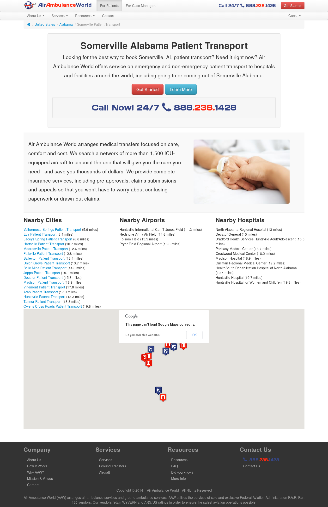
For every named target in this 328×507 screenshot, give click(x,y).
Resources (83, 15)
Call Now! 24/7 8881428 (164, 107)
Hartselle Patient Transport (44, 243)
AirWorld (64, 5)
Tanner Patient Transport (42, 301)
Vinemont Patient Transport (44, 287)
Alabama (66, 24)
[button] (166, 351)
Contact (108, 15)
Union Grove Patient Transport (47, 263)
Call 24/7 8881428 (247, 5)
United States (45, 24)
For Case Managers (141, 5)
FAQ (174, 466)
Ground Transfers (112, 466)
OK (194, 335)
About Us (34, 15)
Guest (293, 15)
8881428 (263, 459)
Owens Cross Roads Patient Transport (53, 306)
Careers (33, 484)
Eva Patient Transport (40, 234)
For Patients (109, 5)
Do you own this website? (143, 335)
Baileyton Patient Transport (44, 258)
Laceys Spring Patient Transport (48, 239)
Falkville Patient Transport (43, 253)
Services (59, 15)
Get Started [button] (292, 5)
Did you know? (182, 472)
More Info (178, 478)
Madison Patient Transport (44, 282)
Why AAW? (35, 472)
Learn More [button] (181, 89)
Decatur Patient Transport (43, 277)
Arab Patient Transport (41, 291)
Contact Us (251, 466)
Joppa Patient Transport (42, 272)
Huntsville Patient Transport (44, 296)
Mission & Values (40, 478)
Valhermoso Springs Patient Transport (52, 229)
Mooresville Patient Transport (46, 248)
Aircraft (104, 472)
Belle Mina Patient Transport (45, 267)
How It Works (37, 466)
